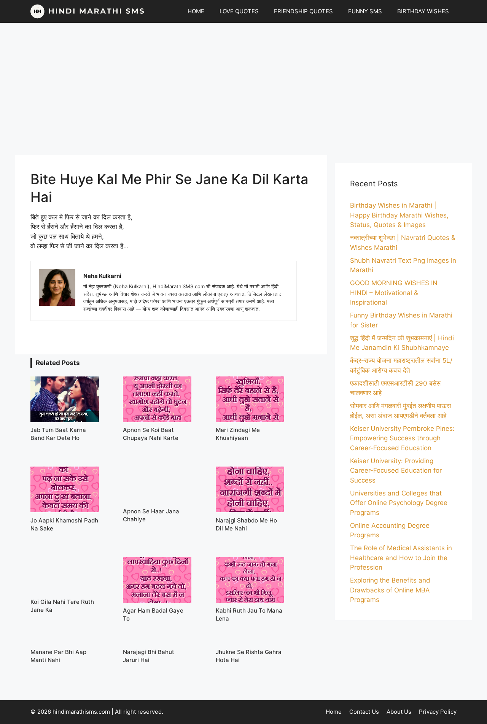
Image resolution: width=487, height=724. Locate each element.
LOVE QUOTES (239, 11)
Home (334, 711)
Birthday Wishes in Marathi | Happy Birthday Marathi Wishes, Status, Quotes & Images (399, 215)
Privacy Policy (438, 711)
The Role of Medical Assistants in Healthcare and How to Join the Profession (401, 557)
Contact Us (364, 711)
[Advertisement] (243, 89)
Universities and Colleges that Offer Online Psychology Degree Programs (398, 502)
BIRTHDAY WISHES (423, 11)
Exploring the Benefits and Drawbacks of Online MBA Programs (390, 589)
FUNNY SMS (365, 11)
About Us (399, 711)
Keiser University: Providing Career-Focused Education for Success (396, 470)
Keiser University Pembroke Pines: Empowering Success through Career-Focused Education (402, 438)
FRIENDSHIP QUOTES (303, 11)
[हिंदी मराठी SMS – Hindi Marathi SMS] (87, 11)
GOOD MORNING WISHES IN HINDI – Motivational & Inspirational (394, 292)
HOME (196, 11)
